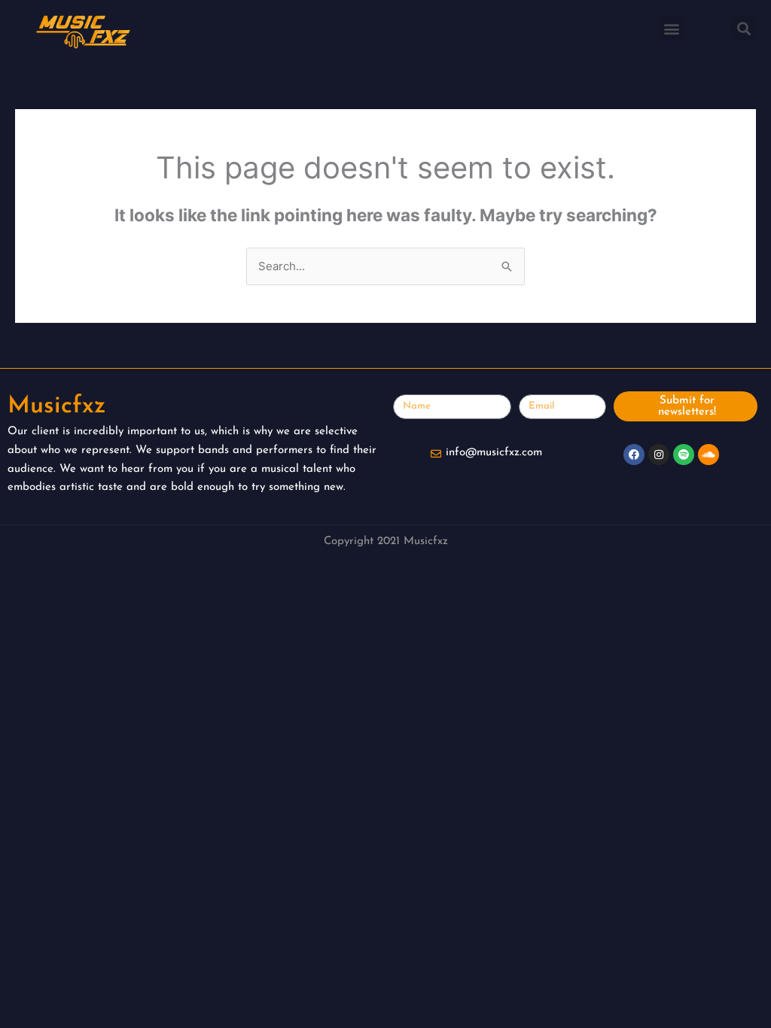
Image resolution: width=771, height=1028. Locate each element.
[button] (672, 28)
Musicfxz (57, 406)
